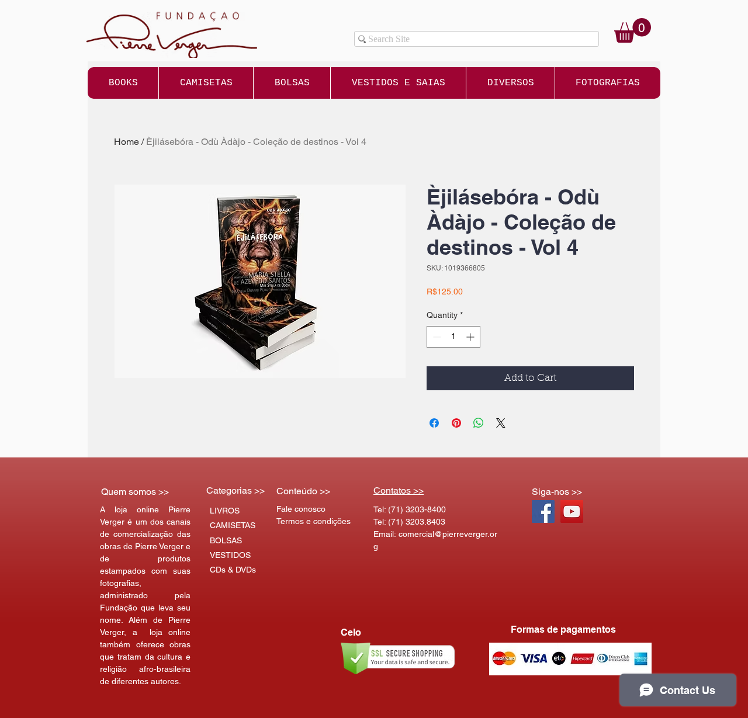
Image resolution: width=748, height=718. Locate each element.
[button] (632, 30)
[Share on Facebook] (434, 423)
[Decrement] (435, 337)
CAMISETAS (232, 525)
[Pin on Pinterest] (456, 423)
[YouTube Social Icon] (571, 511)
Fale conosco (300, 509)
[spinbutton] (453, 337)
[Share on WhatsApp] (479, 423)
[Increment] (471, 337)
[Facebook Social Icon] (543, 511)
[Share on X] (501, 423)
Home (126, 141)
